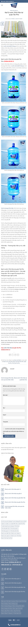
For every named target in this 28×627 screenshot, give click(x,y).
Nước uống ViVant (6, 610)
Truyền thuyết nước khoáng (8, 526)
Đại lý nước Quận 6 (16, 533)
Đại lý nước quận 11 (6, 535)
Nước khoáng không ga (7, 606)
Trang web (5, 421)
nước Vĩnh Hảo (8, 347)
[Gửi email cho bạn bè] (18, 355)
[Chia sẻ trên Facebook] (12, 355)
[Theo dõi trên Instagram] (5, 569)
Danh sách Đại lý (14, 10)
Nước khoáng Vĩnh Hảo (7, 208)
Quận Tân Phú (21, 523)
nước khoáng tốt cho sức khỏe (19, 521)
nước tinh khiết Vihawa (10, 46)
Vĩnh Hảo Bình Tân (5, 528)
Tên (4, 408)
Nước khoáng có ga (13, 603)
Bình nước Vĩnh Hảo (6, 601)
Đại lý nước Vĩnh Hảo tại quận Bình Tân (15, 497)
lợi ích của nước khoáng (7, 521)
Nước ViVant (4, 613)
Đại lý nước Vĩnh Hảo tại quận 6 (13, 493)
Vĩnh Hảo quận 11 (5, 530)
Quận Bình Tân (14, 523)
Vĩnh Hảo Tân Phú (16, 363)
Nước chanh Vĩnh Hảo (21, 601)
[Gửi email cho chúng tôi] (10, 569)
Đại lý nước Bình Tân (6, 533)
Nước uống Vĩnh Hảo (15, 610)
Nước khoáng (4, 603)
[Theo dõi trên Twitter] (8, 569)
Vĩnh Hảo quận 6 (14, 528)
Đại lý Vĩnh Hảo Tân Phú (18, 361)
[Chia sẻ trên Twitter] (15, 355)
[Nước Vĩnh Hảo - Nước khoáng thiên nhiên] (14, 5)
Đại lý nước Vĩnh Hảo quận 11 (13, 489)
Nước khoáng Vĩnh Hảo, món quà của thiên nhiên (14, 507)
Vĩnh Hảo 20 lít (17, 613)
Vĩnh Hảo (17, 526)
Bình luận (5, 395)
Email (4, 414)
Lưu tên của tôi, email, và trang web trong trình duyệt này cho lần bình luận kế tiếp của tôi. (13, 431)
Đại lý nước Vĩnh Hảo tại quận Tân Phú (15, 502)
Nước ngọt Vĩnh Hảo (17, 608)
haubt (20, 18)
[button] (2, 5)
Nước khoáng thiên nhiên (18, 606)
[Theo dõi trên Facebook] (2, 569)
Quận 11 (8, 523)
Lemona (13, 601)
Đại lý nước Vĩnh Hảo (8, 361)
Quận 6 (3, 523)
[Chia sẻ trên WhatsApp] (10, 355)
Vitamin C (11, 613)
